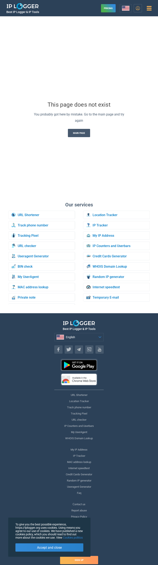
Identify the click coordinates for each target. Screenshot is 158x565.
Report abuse (79, 510)
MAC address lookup (79, 462)
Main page (79, 133)
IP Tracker (79, 455)
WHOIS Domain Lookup (79, 438)
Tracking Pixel (79, 413)
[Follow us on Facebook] (58, 349)
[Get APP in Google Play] (79, 365)
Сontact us (79, 504)
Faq (79, 492)
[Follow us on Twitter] (69, 349)
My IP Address (79, 449)
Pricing (108, 8)
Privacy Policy (79, 516)
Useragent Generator (79, 486)
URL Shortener (79, 395)
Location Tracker (79, 401)
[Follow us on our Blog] (89, 349)
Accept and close (49, 548)
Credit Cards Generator (79, 474)
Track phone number (79, 407)
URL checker (79, 419)
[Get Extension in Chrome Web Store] (79, 379)
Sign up (79, 560)
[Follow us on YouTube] (99, 349)
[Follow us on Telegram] (79, 349)
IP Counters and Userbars (79, 425)
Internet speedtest (79, 468)
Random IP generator (79, 480)
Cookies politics (73, 537)
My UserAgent (79, 432)
